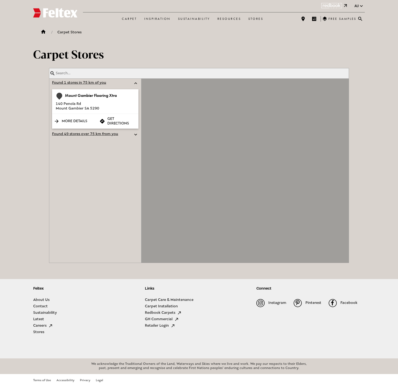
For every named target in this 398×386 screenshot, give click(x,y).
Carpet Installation (161, 306)
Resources (229, 19)
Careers (40, 326)
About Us (41, 300)
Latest (38, 319)
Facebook (348, 303)
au (356, 6)
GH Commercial (159, 319)
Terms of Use (42, 380)
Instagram (277, 303)
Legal (99, 380)
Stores (255, 19)
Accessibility (65, 380)
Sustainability (194, 19)
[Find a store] (303, 18)
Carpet (129, 19)
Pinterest (313, 303)
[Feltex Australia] (55, 13)
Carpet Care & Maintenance (169, 300)
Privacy (85, 380)
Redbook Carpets (160, 313)
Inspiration (157, 19)
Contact (40, 306)
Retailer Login (157, 326)
